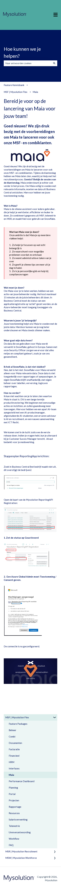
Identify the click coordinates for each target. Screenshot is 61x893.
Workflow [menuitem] (14, 838)
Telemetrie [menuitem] (14, 825)
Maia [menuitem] (11, 774)
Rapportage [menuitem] (15, 806)
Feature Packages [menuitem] (18, 723)
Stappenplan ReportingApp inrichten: (26, 456)
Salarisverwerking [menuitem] (18, 819)
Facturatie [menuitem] (14, 749)
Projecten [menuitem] (14, 800)
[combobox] (27, 63)
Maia (35, 91)
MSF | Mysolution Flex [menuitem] (17, 717)
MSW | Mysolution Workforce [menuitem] (21, 857)
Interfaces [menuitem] (14, 768)
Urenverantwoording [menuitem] (20, 832)
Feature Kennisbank (14, 85)
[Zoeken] (54, 63)
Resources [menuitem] (14, 813)
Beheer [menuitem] (12, 730)
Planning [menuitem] (13, 787)
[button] (54, 718)
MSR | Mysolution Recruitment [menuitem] (21, 851)
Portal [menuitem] (12, 794)
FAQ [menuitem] (11, 845)
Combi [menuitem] (12, 736)
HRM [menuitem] (11, 762)
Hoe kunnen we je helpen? (22, 52)
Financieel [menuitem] (14, 755)
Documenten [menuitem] (15, 742)
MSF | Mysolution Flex (15, 91)
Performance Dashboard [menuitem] (21, 781)
